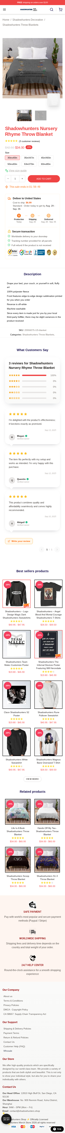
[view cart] (60, 9)
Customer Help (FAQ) (14, 1046)
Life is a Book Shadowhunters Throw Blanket (18, 831)
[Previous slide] (7, 68)
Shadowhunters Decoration (27, 19)
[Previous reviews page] (41, 549)
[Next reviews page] (57, 549)
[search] (51, 9)
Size (7, 152)
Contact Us (9, 1042)
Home (6, 19)
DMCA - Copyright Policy (15, 1009)
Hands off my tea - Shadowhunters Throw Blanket (47, 831)
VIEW (16, 604)
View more (32, 779)
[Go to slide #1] (24, 115)
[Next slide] (57, 68)
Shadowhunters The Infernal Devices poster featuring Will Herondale (48, 665)
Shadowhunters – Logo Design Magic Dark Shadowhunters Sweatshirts (16, 614)
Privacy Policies (11, 1005)
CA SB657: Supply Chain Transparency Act (24, 1014)
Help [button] (59, 1129)
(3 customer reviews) (29, 141)
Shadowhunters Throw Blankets (20, 24)
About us (7, 996)
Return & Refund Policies (15, 1037)
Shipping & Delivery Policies (17, 1028)
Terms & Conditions (13, 1000)
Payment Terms (11, 1033)
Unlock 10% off (6, 1119)
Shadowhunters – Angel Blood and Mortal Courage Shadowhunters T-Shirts (48, 614)
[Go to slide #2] (40, 115)
